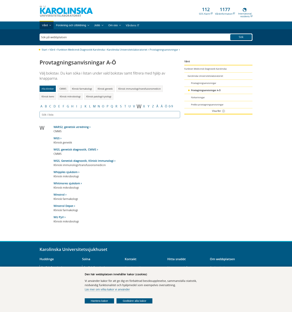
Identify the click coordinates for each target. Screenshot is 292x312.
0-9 (171, 106)
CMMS (62, 88)
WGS (57, 138)
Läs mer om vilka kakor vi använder (107, 289)
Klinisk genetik (105, 88)
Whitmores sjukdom (67, 183)
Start (44, 49)
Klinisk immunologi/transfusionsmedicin (139, 88)
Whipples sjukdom (66, 172)
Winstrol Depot (63, 206)
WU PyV (59, 217)
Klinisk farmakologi (82, 88)
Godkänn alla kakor (134, 300)
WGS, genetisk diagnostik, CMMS (75, 149)
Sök (241, 37)
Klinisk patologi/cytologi (98, 96)
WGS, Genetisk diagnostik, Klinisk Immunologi (84, 161)
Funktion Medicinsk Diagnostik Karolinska (81, 49)
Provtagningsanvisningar (164, 49)
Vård (52, 49)
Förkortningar (198, 97)
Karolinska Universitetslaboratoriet (127, 49)
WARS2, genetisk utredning (71, 127)
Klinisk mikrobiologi (70, 96)
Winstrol (59, 194)
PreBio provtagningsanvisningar (207, 104)
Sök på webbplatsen (54, 37)
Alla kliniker (48, 88)
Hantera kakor (99, 300)
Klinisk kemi (48, 96)
